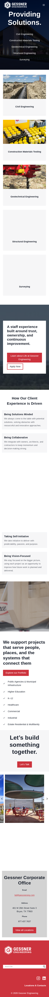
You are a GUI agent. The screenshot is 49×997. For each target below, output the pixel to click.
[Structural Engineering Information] (24, 230)
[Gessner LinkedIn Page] (44, 978)
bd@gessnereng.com (25, 895)
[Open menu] (43, 5)
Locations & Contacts (35, 985)
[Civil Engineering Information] (24, 95)
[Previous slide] (2, 799)
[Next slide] (47, 799)
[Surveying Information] (24, 275)
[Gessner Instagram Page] (38, 978)
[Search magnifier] (44, 966)
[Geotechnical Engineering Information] (24, 185)
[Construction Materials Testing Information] (24, 140)
